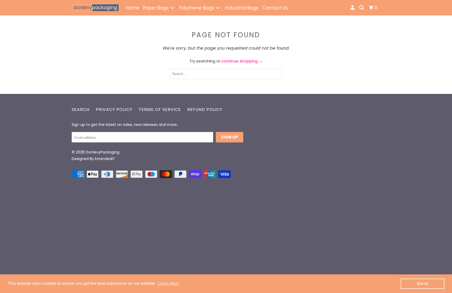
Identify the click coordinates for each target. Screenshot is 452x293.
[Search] (362, 8)
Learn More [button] (168, 283)
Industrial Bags (241, 8)
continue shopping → (242, 61)
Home (132, 8)
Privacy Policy (114, 109)
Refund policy (204, 109)
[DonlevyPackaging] (95, 8)
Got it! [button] (422, 283)
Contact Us (275, 8)
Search (80, 109)
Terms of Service (160, 109)
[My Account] (353, 8)
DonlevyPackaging (102, 152)
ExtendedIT (105, 158)
